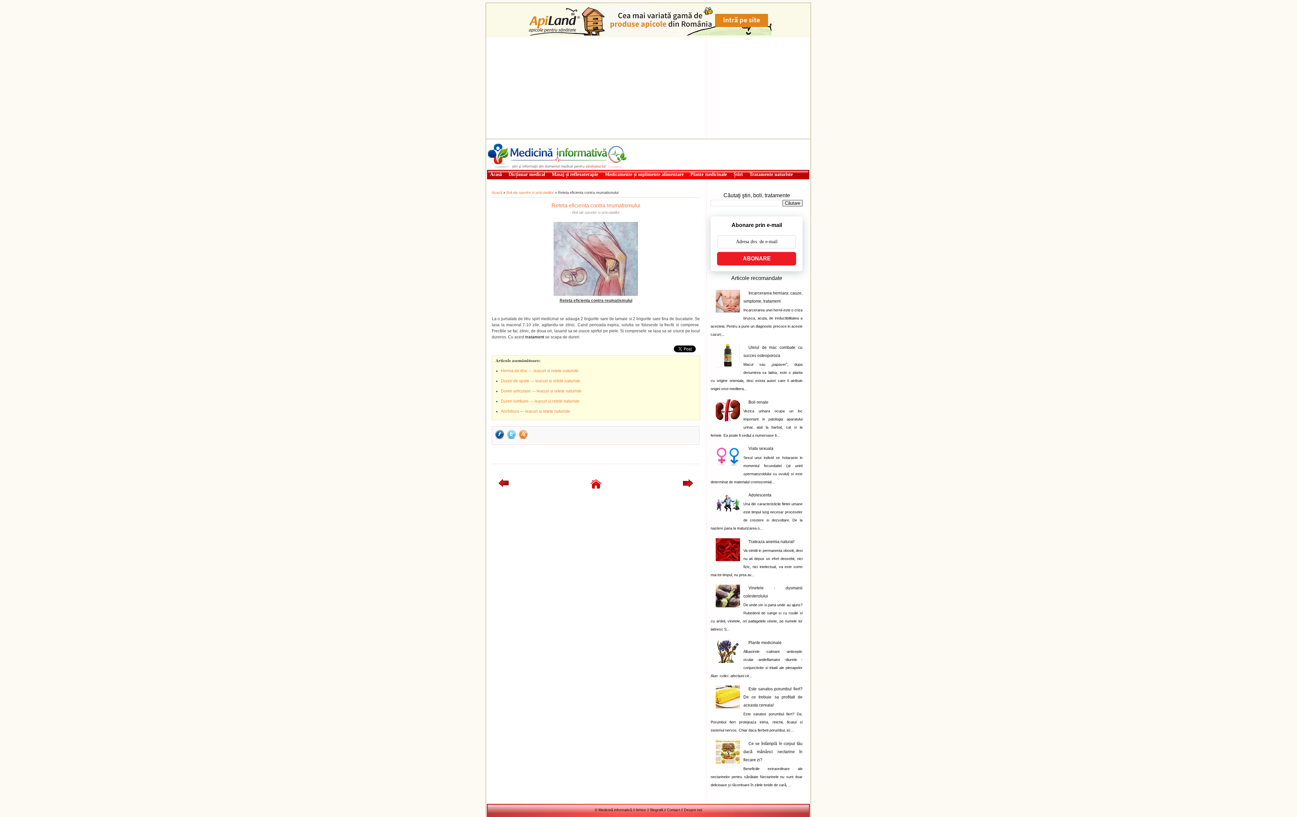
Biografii (656, 810)
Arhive (641, 810)
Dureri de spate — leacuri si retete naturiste (540, 381)
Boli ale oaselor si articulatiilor (530, 192)
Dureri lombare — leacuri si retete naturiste (540, 401)
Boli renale (758, 402)
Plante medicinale (765, 642)
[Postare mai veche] (688, 485)
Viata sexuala (760, 448)
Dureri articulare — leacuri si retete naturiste (541, 391)
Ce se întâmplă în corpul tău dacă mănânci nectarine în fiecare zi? (773, 751)
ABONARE (757, 258)
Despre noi (693, 810)
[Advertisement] (648, 88)
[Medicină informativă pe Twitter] (511, 438)
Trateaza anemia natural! (771, 541)
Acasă (497, 192)
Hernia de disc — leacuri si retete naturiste (540, 370)
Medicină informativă (505, 141)
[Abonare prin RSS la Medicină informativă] (523, 438)
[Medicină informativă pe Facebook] (499, 438)
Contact (673, 810)
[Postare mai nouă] (504, 485)
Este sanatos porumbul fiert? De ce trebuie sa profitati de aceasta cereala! (773, 697)
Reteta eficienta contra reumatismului (596, 205)
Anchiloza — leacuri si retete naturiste (535, 411)
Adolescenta (759, 495)
